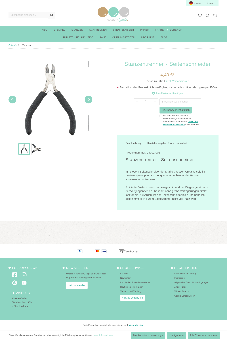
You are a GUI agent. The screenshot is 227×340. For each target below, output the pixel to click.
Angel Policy (180, 287)
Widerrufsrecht (181, 291)
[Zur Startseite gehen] (113, 14)
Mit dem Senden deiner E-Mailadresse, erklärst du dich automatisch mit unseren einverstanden (181, 120)
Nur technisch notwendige (148, 335)
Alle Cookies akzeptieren (204, 335)
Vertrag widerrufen (132, 297)
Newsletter (125, 278)
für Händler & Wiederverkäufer (135, 282)
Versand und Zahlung (130, 291)
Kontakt (124, 273)
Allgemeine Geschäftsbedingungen (191, 282)
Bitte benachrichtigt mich (176, 110)
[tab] (133, 143)
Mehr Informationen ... (104, 335)
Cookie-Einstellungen (184, 296)
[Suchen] (51, 15)
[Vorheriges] (12, 99)
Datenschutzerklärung (185, 273)
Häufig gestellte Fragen (131, 287)
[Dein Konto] (207, 15)
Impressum (179, 278)
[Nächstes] (88, 99)
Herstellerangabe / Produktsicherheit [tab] (167, 143)
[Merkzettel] (200, 15)
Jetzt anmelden (77, 285)
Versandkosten (136, 325)
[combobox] (28, 15)
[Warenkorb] (215, 15)
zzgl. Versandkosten (177, 81)
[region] (50, 108)
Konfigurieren (176, 335)
